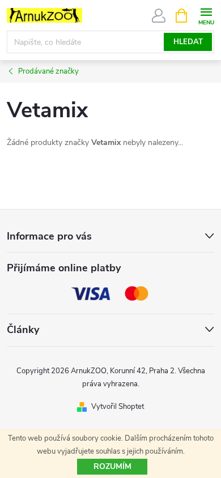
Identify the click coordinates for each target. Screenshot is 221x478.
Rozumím (112, 466)
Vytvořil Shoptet (117, 407)
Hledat (188, 42)
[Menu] (206, 15)
